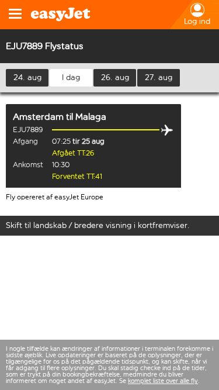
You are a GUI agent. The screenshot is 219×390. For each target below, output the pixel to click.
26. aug (115, 77)
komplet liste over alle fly (163, 381)
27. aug (158, 77)
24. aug (27, 77)
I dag (71, 77)
